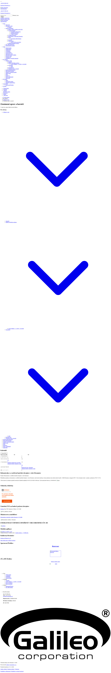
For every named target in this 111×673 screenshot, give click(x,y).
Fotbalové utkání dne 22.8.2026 (14, 462)
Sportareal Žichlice (9, 586)
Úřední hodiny (9, 48)
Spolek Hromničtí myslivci (13, 43)
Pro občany (5, 59)
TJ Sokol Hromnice (12, 35)
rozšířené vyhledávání (5, 18)
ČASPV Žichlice (14, 34)
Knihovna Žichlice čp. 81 (6, 538)
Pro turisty (5, 79)
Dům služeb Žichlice (10, 71)
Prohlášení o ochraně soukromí (12, 58)
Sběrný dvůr (8, 73)
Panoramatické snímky (10, 45)
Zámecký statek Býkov (10, 82)
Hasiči (9, 37)
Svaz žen (10, 39)
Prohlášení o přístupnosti (5, 671)
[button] (56, 219)
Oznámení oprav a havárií (13, 68)
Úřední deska (8, 49)
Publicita (2, 509)
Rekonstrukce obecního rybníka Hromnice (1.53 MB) (11, 517)
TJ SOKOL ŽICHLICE (16, 31)
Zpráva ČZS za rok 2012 (16, 42)
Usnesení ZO (8, 57)
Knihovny (8, 75)
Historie (9, 27)
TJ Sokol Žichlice (11, 30)
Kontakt (4, 86)
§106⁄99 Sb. (8, 50)
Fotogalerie (10, 65)
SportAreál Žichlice (10, 85)
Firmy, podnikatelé (9, 76)
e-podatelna (8, 51)
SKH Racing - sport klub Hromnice (15, 36)
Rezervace (55, 546)
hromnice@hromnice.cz (8, 596)
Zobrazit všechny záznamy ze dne (14, 463)
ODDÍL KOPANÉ (14, 32)
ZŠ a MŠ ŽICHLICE (10, 44)
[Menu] (1, 1)
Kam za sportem (9, 584)
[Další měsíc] (7, 453)
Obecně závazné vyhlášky (11, 54)
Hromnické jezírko (9, 81)
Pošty (7, 74)
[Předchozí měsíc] (1, 453)
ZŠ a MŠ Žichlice (9, 587)
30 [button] (22, 466)
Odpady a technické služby (11, 72)
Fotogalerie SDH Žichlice (16, 38)
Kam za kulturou (9, 582)
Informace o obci (9, 26)
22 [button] (8, 461)
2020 (12, 66)
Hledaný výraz (16, 15)
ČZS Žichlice (11, 41)
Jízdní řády (8, 78)
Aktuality (10, 61)
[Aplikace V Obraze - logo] (6, 531)
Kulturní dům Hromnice (10, 70)
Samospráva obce (9, 53)
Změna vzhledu (4, 669)
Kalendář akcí (11, 67)
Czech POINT (9, 52)
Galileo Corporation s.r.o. (11, 664)
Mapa (7, 80)
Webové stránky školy (55, 561)
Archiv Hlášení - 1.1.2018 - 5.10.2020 (18, 64)
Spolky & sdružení (9, 28)
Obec (4, 23)
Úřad (4, 46)
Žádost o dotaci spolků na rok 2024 (15, 29)
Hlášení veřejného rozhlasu (13, 63)
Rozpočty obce (9, 56)
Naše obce (8, 24)
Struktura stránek (10, 669)
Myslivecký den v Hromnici (27, 467)
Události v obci (9, 60)
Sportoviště (5, 83)
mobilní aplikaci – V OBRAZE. (21, 532)
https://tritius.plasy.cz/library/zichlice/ (8, 540)
